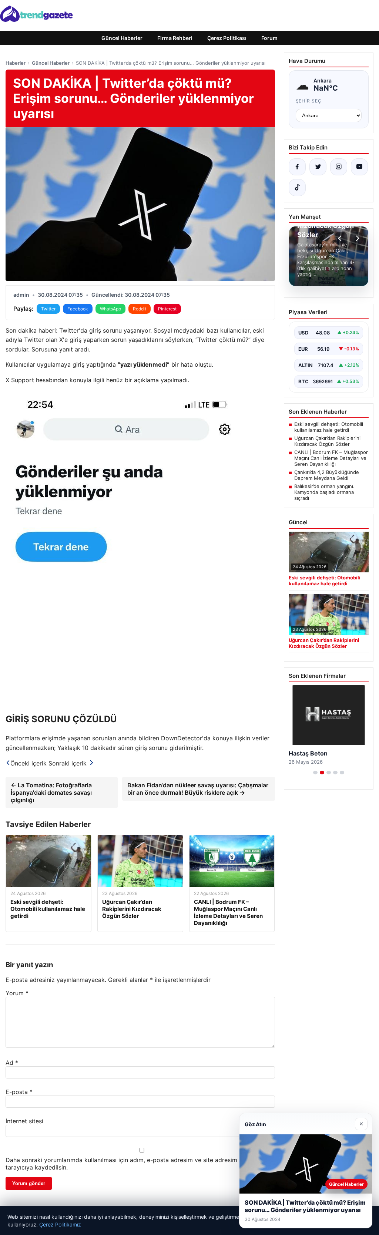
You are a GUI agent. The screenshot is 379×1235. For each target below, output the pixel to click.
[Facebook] (297, 166)
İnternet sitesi (24, 1121)
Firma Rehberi (174, 38)
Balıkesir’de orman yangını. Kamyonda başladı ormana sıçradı (324, 492)
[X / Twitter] (317, 166)
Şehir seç (309, 101)
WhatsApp (110, 309)
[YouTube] (359, 166)
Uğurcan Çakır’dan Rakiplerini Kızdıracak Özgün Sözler (327, 441)
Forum (269, 38)
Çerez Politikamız (60, 1224)
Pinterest (167, 309)
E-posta (19, 1092)
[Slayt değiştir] (315, 772)
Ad (12, 1062)
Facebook (77, 309)
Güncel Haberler (121, 38)
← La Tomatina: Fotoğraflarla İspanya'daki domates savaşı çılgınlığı (51, 792)
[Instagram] (338, 166)
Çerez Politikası (226, 38)
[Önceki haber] (341, 238)
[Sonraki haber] (356, 238)
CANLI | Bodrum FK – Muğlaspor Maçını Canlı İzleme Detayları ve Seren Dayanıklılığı (331, 458)
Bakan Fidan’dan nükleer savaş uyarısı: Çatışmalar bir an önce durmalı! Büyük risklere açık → (197, 788)
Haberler (16, 63)
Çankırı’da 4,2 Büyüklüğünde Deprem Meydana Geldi (326, 475)
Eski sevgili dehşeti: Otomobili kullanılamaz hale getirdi (328, 427)
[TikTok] (297, 187)
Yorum (17, 993)
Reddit (139, 309)
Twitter (48, 309)
